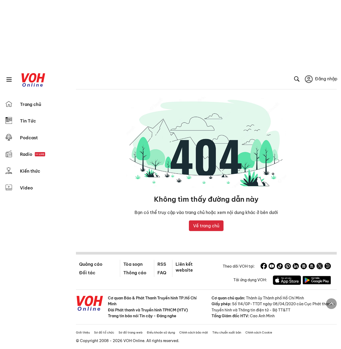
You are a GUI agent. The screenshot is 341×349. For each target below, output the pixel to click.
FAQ (161, 272)
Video (26, 188)
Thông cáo (134, 272)
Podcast (29, 137)
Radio (26, 154)
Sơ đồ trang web (131, 332)
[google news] (304, 267)
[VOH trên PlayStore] (317, 281)
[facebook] (264, 267)
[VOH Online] (90, 304)
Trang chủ (30, 104)
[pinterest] (288, 267)
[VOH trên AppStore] (287, 281)
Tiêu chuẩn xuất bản (226, 332)
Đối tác (87, 272)
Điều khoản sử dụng (161, 332)
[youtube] (272, 267)
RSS (161, 264)
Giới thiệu (83, 332)
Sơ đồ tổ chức (104, 332)
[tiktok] (280, 267)
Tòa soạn (133, 264)
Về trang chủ (206, 225)
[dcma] (311, 267)
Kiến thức (30, 171)
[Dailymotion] (327, 267)
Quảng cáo (90, 264)
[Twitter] (319, 267)
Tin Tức (28, 121)
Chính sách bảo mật (193, 332)
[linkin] (296, 267)
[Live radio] (40, 154)
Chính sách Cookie (258, 332)
